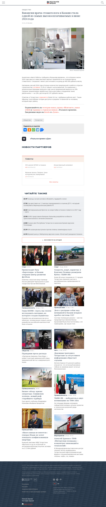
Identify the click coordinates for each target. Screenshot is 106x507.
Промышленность (28, 308)
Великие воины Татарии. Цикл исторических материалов (36, 174)
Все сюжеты (53, 182)
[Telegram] (37, 129)
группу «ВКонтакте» (65, 107)
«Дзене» (55, 112)
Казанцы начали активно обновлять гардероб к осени (45, 199)
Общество (26, 10)
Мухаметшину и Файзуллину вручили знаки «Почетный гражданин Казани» (52, 234)
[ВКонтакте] (25, 129)
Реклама (25, 486)
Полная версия (27, 499)
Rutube (47, 112)
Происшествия (27, 430)
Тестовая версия (28, 501)
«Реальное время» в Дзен (40, 138)
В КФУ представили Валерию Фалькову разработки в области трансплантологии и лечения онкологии (47, 217)
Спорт (24, 267)
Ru (54, 483)
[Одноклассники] (29, 129)
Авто (56, 350)
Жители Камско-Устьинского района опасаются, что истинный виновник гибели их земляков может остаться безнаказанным (67, 361)
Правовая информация (30, 489)
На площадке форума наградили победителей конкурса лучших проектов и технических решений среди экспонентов (68, 403)
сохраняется (43, 97)
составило (36, 87)
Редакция (25, 484)
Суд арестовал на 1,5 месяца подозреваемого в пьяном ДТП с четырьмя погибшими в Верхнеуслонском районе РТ (51, 204)
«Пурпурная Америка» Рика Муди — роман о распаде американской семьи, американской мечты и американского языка (36, 357)
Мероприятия (59, 435)
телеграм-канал (49, 107)
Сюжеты (29, 159)
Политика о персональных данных (34, 492)
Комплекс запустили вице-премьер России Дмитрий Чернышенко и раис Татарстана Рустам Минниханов (35, 277)
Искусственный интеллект (63, 166)
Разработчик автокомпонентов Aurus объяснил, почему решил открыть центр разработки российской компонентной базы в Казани (36, 317)
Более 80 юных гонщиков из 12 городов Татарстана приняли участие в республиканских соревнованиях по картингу (68, 276)
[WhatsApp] (33, 129)
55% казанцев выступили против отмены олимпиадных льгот (47, 230)
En (58, 484)
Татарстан (38, 120)
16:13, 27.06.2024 (27, 23)
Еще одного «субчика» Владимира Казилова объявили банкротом (34, 397)
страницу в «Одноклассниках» (45, 110)
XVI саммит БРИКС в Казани (35, 166)
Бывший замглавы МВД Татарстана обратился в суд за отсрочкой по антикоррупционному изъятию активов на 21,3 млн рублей (36, 440)
